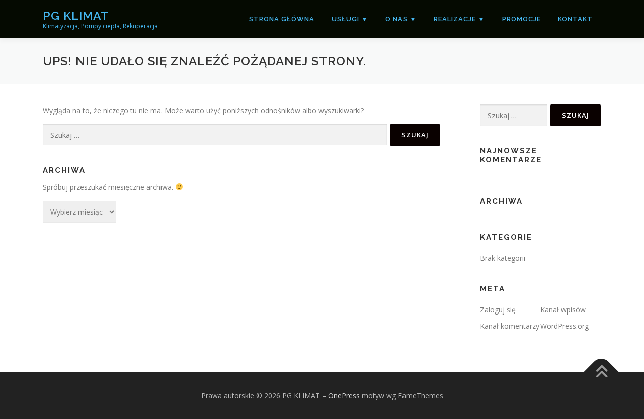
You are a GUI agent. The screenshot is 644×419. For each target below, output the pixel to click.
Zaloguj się (498, 310)
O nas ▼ (401, 19)
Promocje (521, 19)
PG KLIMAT (76, 15)
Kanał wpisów (563, 310)
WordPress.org (564, 326)
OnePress (344, 395)
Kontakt (575, 19)
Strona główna (281, 19)
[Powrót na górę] (601, 372)
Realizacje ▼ (459, 19)
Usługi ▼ (350, 19)
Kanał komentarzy (509, 326)
